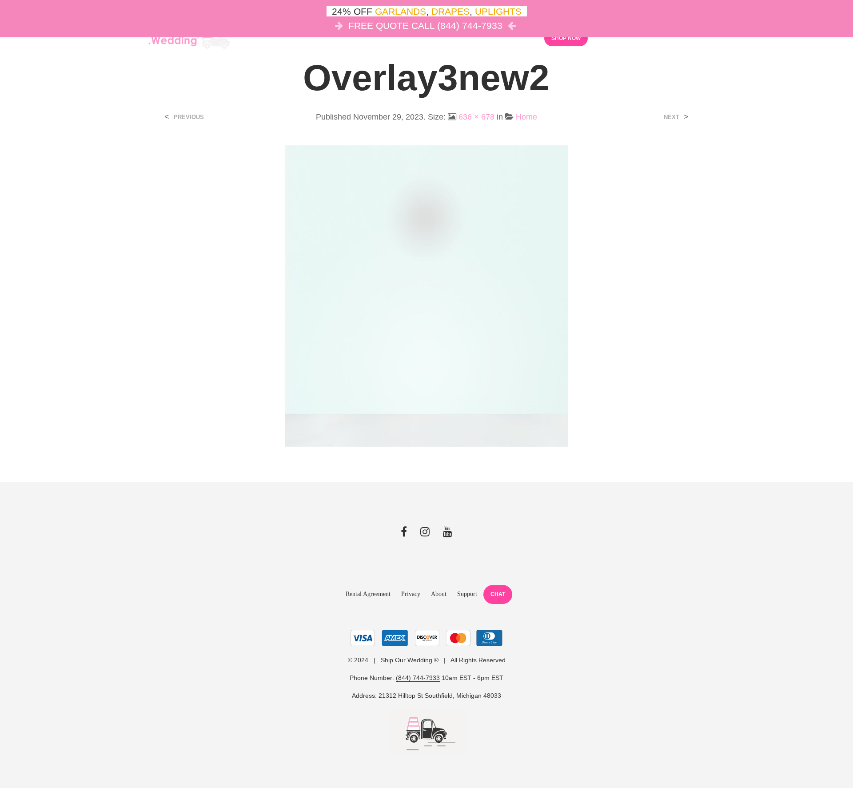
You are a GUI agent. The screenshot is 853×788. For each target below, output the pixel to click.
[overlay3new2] (426, 296)
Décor (333, 37)
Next (671, 117)
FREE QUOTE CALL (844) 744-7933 (425, 25)
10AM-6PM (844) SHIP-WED (704, 37)
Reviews (518, 37)
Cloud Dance (468, 37)
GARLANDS (400, 11)
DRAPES (450, 11)
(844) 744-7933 (418, 678)
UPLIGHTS (498, 11)
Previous (189, 117)
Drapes (415, 37)
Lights (373, 37)
